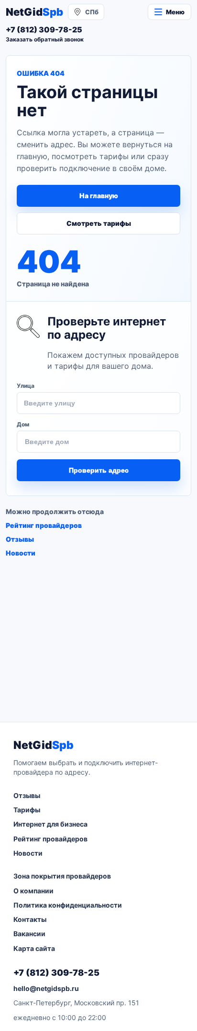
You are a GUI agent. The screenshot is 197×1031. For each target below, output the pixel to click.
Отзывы (20, 539)
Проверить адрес (99, 470)
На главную (98, 196)
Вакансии (29, 934)
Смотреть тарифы (98, 223)
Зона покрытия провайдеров (62, 876)
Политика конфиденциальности (67, 905)
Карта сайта (34, 948)
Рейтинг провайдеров (44, 525)
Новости (20, 553)
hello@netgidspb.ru (46, 988)
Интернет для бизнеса (50, 824)
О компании (33, 891)
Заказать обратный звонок (45, 39)
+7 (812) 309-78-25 (56, 973)
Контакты (29, 919)
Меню (175, 12)
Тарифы (26, 810)
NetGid (34, 12)
